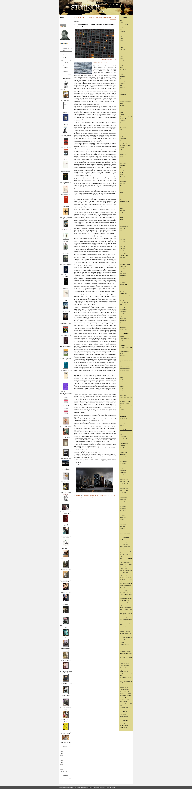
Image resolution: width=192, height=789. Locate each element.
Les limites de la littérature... (125, 401)
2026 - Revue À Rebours (66, 742)
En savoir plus (112, 787)
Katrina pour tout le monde (125, 661)
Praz (121, 203)
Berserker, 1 (122, 343)
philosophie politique (94, 495)
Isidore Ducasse (123, 273)
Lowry (121, 158)
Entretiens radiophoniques (125, 101)
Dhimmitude (122, 83)
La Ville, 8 (122, 390)
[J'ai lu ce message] (190, 787)
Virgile (121, 230)
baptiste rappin (80, 496)
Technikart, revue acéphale (125, 633)
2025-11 (61, 769)
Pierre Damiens (123, 517)
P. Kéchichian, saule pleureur (126, 598)
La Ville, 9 (122, 393)
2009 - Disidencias (66, 311)
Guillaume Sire (123, 472)
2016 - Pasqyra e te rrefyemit (66, 447)
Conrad (121, 58)
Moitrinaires (122, 183)
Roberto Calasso (123, 313)
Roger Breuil (122, 316)
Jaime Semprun (123, 275)
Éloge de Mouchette (124, 357)
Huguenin (122, 122)
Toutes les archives (63, 771)
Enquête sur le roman (124, 96)
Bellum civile (122, 31)
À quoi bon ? (122, 336)
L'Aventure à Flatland (124, 663)
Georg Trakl (122, 262)
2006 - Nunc (65, 241)
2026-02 (61, 762)
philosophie (86, 495)
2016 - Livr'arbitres (66, 437)
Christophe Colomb (124, 255)
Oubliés (121, 192)
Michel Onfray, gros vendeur (125, 590)
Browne (121, 44)
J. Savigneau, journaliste (125, 562)
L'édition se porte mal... (124, 665)
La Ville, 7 (122, 388)
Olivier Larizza (123, 512)
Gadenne (121, 107)
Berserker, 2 (122, 345)
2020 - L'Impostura (66, 637)
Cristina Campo (123, 60)
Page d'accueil (95, 17)
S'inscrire (66, 62)
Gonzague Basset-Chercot (125, 468)
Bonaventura (122, 246)
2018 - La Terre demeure (66, 569)
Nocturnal (122, 409)
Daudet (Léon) (123, 69)
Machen (121, 161)
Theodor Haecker (123, 322)
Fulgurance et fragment (124, 366)
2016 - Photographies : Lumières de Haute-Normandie (65, 469)
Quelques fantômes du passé (125, 695)
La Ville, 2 (122, 377)
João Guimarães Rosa (124, 280)
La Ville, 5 (122, 384)
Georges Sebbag (123, 463)
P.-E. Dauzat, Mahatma (124, 600)
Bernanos (122, 33)
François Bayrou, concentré (125, 548)
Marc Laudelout (123, 503)
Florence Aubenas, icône (125, 546)
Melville (121, 174)
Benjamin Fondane (124, 244)
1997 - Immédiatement (65, 100)
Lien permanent (77, 495)
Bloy (121, 36)
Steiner (121, 217)
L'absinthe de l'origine (124, 370)
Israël (121, 129)
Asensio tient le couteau (125, 649)
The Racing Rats (123, 418)
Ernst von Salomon (124, 259)
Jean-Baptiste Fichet (124, 476)
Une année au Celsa (124, 707)
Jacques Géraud (123, 474)
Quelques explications (65, 54)
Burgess (121, 47)
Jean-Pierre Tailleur (124, 490)
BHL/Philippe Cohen (124, 544)
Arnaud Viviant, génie (124, 542)
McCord (121, 172)
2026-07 (61, 751)
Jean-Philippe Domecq (124, 488)
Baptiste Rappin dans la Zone (100, 62)
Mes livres (122, 179)
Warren (121, 232)
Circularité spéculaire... (124, 351)
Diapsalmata (122, 355)
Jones (121, 131)
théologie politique (103, 495)
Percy (121, 194)
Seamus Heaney (123, 318)
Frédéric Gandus (123, 459)
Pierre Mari (122, 519)
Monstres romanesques (124, 185)
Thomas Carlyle (123, 325)
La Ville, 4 (122, 381)
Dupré (121, 92)
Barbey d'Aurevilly (124, 27)
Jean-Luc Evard (123, 485)
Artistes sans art (123, 646)
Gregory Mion (123, 470)
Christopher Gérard (124, 443)
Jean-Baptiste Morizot (124, 479)
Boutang (121, 40)
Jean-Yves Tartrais (123, 492)
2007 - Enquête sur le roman (65, 264)
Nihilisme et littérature (124, 689)
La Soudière (122, 149)
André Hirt (122, 434)
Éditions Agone (123, 723)
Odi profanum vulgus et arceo (126, 411)
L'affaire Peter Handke (124, 685)
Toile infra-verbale (123, 420)
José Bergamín (123, 282)
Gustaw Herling (123, 268)
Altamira (121, 340)
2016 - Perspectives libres (66, 458)
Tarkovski (122, 221)
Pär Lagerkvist (123, 304)
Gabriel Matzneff (123, 461)
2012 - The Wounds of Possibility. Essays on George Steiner (66, 393)
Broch (121, 42)
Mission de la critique (124, 403)
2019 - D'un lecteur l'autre (66, 592)
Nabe (121, 190)
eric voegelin (110, 495)
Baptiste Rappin (123, 436)
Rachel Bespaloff (123, 307)
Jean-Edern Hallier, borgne (125, 568)
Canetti (121, 51)
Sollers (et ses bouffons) (124, 215)
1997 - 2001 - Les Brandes (65, 89)
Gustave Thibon (123, 266)
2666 (121, 20)
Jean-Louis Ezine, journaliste (126, 570)
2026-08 (61, 749)
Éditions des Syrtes (124, 725)
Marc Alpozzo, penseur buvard (126, 583)
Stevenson (122, 219)
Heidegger (122, 114)
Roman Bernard (123, 524)
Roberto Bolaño (123, 311)
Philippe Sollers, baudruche (125, 607)
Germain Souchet (123, 465)
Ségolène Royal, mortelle (125, 628)
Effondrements (123, 94)
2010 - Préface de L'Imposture (66, 370)
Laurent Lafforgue (123, 497)
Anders (121, 22)
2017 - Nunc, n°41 (66, 548)
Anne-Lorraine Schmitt (124, 644)
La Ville (121, 152)
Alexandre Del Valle (124, 432)
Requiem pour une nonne (125, 414)
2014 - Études (66, 405)
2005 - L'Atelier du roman (66, 194)
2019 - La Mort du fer (65, 615)
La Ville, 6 (122, 386)
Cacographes (122, 49)
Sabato (121, 208)
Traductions (122, 228)
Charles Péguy (123, 253)
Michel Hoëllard (123, 510)
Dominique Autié (123, 452)
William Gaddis (123, 327)
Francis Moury (123, 454)
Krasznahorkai (123, 138)
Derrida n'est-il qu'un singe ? (125, 651)
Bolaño (121, 38)
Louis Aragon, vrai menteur (125, 577)
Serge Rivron (122, 528)
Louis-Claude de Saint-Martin (126, 295)
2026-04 (61, 758)
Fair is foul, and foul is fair (125, 363)
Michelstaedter (123, 181)
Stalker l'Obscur (123, 416)
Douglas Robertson (124, 716)
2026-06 (61, 753)
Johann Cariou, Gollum (124, 572)
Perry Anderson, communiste (125, 605)
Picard (121, 197)
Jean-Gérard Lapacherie (124, 483)
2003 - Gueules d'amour (66, 147)
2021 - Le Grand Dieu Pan (66, 660)
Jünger (121, 134)
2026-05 (61, 755)
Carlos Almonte (123, 714)
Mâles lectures (123, 163)
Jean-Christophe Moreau (125, 481)
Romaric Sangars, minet (124, 626)
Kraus (121, 140)
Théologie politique (124, 226)
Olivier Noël (122, 515)
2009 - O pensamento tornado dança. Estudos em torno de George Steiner (66, 323)
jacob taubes (86, 496)
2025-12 (61, 767)
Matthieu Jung (123, 508)
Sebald (121, 212)
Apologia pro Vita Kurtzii (125, 24)
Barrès (121, 29)
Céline (121, 56)
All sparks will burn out (124, 338)
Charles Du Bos (123, 250)
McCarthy (122, 170)
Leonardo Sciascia (123, 293)
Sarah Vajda (122, 526)
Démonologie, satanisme (125, 80)
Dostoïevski (122, 87)
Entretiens (122, 98)
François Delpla (123, 456)
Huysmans (122, 125)
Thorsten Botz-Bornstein (125, 533)
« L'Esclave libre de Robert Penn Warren (83, 17)
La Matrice (122, 147)
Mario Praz (122, 300)
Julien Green (122, 289)
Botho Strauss (122, 248)
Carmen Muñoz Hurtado (125, 438)
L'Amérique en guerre (124, 143)
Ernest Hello (122, 257)
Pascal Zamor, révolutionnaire (126, 602)
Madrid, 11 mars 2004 (124, 687)
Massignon (122, 167)
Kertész (121, 136)
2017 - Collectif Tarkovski (65, 502)
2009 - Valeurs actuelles (66, 335)
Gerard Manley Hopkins (125, 264)
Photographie (104, 59)
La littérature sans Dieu (124, 372)
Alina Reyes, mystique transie (126, 539)
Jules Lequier (122, 286)
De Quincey (122, 71)
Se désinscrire (66, 65)
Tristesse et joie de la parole (125, 423)
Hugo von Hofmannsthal (125, 271)
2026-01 (61, 764)
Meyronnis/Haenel (123, 587)
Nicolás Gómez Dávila (124, 302)
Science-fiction (123, 210)
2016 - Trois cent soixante (66, 492)
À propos (62, 17)
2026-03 (61, 760)
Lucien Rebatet (123, 298)
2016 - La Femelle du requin (66, 426)
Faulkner (121, 103)
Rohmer (121, 206)
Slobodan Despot (123, 530)
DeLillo (121, 78)
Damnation (122, 353)
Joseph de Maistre (123, 284)
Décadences (122, 76)
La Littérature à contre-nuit (125, 145)
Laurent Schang (123, 499)
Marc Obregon (123, 506)
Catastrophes (122, 53)
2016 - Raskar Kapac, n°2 (66, 481)
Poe (120, 199)
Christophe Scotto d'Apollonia (126, 441)
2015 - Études (66, 416)
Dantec (121, 65)
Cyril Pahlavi (122, 445)
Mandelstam (122, 165)
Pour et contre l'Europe (124, 201)
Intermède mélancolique (125, 368)
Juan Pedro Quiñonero (124, 494)
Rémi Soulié (122, 521)
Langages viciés (123, 154)
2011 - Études (66, 381)
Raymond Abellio (123, 309)
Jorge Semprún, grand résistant (126, 575)
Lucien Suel (122, 501)
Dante (121, 62)
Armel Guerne (122, 239)
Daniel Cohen (122, 450)
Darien (121, 67)
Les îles (121, 156)
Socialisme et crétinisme (125, 631)
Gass (121, 110)
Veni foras (122, 425)
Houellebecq (122, 120)
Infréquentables (123, 127)
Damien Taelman (123, 447)
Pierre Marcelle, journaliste (125, 616)
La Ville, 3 (122, 379)
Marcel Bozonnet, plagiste (125, 585)
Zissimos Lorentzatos (124, 329)
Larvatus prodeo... (123, 395)
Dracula (121, 89)
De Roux (121, 74)
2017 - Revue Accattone (66, 558)
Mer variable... (123, 176)
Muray (121, 188)
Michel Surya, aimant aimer (125, 592)
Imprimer (93, 496)
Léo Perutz (122, 291)
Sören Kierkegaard (123, 320)
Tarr (120, 223)
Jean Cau (122, 277)
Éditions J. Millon (123, 727)
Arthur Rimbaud (123, 241)
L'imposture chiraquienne (125, 667)
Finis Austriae (122, 105)
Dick (121, 85)
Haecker (121, 112)
